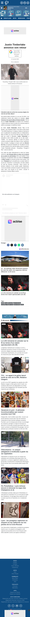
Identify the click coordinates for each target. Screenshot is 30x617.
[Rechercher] (24, 2)
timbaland (10, 302)
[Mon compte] (28, 2)
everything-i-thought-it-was (7, 304)
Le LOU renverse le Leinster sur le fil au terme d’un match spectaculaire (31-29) (14, 343)
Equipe (15, 562)
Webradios (21, 18)
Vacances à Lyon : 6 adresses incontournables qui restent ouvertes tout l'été (12, 412)
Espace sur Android (15, 594)
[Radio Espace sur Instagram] (20, 605)
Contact (15, 564)
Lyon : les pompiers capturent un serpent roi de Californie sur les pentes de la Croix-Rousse (14, 522)
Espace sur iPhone (15, 592)
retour (6, 302)
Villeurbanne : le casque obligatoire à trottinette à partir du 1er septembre (14, 452)
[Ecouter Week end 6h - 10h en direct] (15, 316)
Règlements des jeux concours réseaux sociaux (15, 598)
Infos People (15, 573)
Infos (14, 18)
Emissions (15, 580)
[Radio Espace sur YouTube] (16, 605)
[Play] (2, 8)
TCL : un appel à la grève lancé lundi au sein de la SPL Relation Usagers (14, 377)
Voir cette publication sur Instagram (10, 194)
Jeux (15, 581)
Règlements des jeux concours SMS (15, 600)
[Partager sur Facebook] (7, 245)
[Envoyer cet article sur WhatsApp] (18, 245)
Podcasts (15, 586)
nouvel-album (17, 304)
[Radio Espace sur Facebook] (9, 605)
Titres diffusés (15, 565)
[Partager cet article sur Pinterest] (15, 245)
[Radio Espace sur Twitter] (13, 605)
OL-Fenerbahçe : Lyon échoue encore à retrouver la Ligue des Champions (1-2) (13, 488)
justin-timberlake (17, 302)
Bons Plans (7, 18)
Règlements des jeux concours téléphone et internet (15, 602)
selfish (22, 304)
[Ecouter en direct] (21, 2)
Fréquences (15, 567)
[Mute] (26, 8)
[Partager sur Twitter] (11, 245)
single (2, 302)
